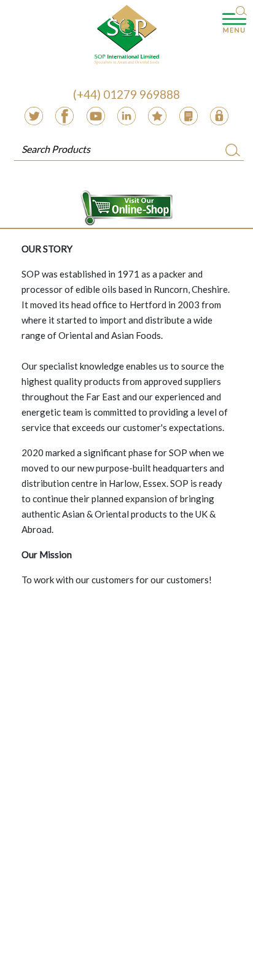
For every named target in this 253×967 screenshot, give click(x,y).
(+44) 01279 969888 (126, 94)
